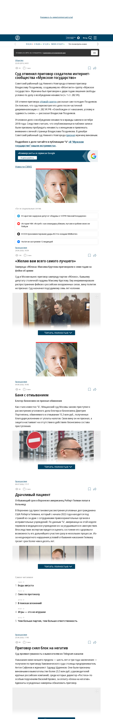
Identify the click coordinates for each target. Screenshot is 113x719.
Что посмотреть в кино (77, 44)
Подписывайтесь (27, 158)
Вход (85, 38)
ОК (94, 52)
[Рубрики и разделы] (95, 38)
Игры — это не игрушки (32, 646)
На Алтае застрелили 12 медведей (37, 241)
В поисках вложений (30, 637)
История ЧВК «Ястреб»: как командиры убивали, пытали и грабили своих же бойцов (55, 225)
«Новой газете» (48, 101)
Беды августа (26, 619)
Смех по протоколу (29, 628)
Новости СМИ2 (23, 166)
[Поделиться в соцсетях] (94, 68)
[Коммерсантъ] (17, 37)
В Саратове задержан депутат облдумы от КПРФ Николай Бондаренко (53, 215)
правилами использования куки (54, 53)
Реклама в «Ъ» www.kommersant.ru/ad (56, 17)
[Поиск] (90, 38)
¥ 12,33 (46, 44)
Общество (19, 60)
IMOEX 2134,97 (57, 44)
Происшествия (21, 247)
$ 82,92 (29, 44)
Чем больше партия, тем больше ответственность (47, 655)
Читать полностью (56, 332)
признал (70, 135)
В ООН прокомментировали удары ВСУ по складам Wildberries (49, 233)
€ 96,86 (37, 44)
